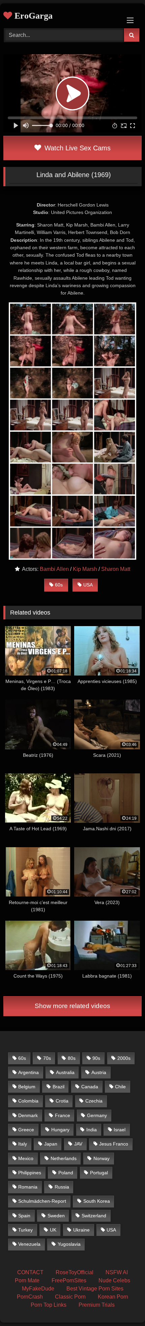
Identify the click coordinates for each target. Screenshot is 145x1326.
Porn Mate (27, 1280)
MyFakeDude (38, 1288)
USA (88, 584)
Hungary (60, 1129)
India (91, 1129)
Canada (89, 1086)
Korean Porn (113, 1297)
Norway (101, 1158)
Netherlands (64, 1158)
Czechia (94, 1101)
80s (72, 1058)
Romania (27, 1187)
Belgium (26, 1086)
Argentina (28, 1072)
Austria (98, 1072)
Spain (24, 1215)
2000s (123, 1058)
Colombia (28, 1101)
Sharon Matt (115, 569)
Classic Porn (70, 1297)
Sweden (56, 1215)
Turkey (25, 1230)
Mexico (25, 1158)
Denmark (28, 1115)
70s (47, 1058)
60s (59, 584)
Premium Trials (97, 1305)
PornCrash (30, 1297)
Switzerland (94, 1215)
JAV (78, 1144)
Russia (62, 1187)
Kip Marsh (85, 569)
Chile (120, 1086)
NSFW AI (117, 1272)
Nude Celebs (114, 1280)
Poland (65, 1172)
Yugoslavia (69, 1244)
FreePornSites (69, 1280)
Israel (119, 1129)
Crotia (62, 1101)
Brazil (58, 1086)
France (62, 1115)
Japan (50, 1144)
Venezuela (29, 1244)
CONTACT (30, 1272)
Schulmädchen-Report (42, 1201)
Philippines (29, 1172)
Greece (26, 1129)
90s (96, 1058)
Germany (97, 1115)
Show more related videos (72, 1005)
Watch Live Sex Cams (76, 148)
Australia (65, 1072)
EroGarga (32, 16)
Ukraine (81, 1230)
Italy (22, 1144)
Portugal (99, 1172)
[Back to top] (124, 1305)
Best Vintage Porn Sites (94, 1288)
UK (53, 1230)
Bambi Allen (54, 569)
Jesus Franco (113, 1144)
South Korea (96, 1201)
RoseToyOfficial (74, 1272)
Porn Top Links (48, 1305)
